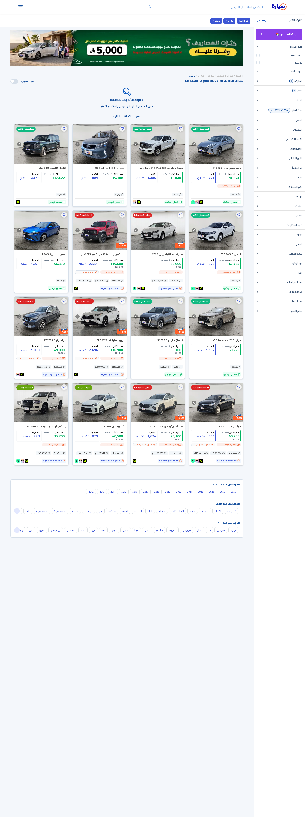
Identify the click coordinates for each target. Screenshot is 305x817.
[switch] (14, 81)
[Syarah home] (279, 6)
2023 (211, 492)
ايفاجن (125, 511)
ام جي (125, 530)
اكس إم (205, 511)
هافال (147, 530)
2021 (189, 492)
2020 (178, 492)
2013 (102, 492)
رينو (21, 530)
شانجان (159, 530)
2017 (145, 492)
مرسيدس (71, 530)
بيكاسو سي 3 (60, 511)
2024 (217, 21)
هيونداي (221, 530)
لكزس (114, 530)
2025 (222, 492)
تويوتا (233, 530)
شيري (42, 530)
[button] (239, 129)
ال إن (150, 511)
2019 (167, 492)
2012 (91, 492)
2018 (156, 492)
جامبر (28, 511)
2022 (200, 492)
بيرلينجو (75, 511)
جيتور (83, 530)
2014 (112, 492)
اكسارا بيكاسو (177, 511)
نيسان (199, 530)
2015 (123, 492)
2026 (233, 492)
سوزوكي (186, 530)
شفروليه (172, 530)
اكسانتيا (162, 511)
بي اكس (88, 511)
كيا (209, 530)
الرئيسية (239, 75)
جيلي (31, 530)
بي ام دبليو (56, 530)
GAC (103, 530)
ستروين (244, 21)
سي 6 (230, 21)
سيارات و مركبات (225, 75)
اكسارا (192, 511)
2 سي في (231, 511)
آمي (100, 511)
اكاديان (218, 511)
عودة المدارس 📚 (287, 34)
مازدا (136, 530)
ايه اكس (112, 511)
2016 (134, 492)
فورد (93, 530)
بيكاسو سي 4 (42, 511)
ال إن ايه (138, 511)
